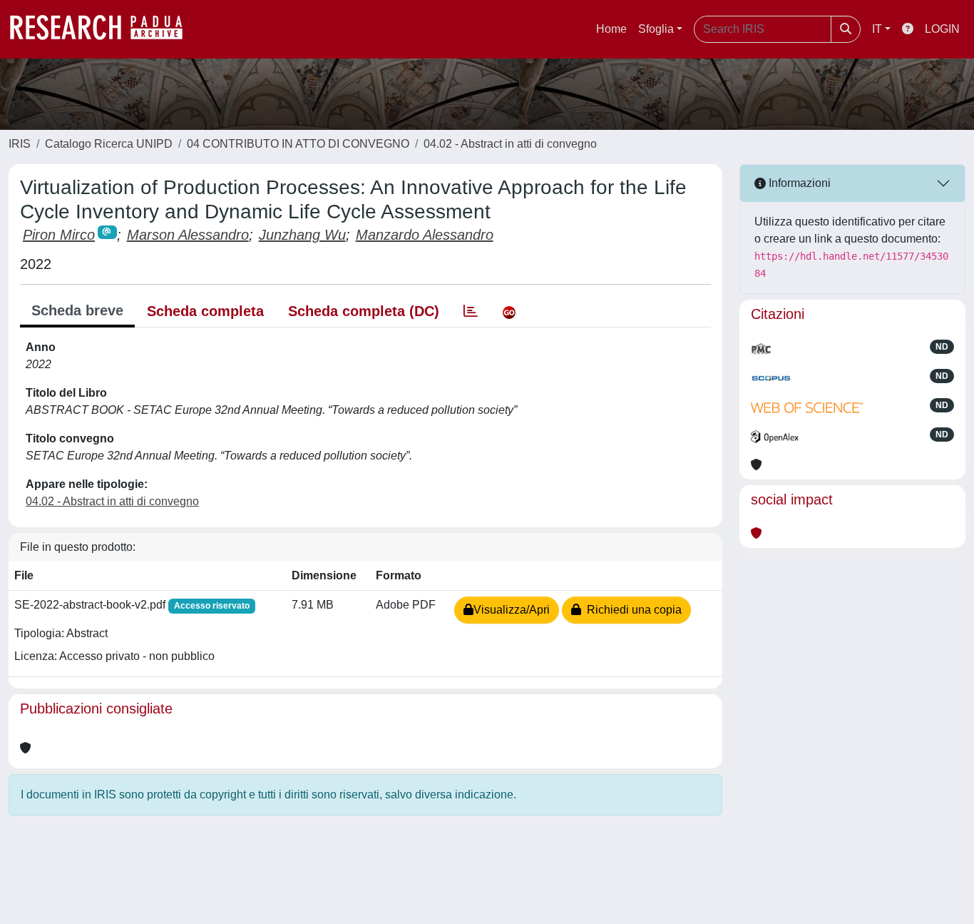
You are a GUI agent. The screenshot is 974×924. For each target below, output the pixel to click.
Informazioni (798, 183)
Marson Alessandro (188, 235)
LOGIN (942, 29)
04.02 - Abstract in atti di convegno (510, 144)
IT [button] (877, 29)
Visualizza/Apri (511, 610)
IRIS (20, 144)
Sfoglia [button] (656, 29)
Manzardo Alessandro (424, 235)
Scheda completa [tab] (205, 311)
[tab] (470, 311)
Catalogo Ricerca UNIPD (109, 144)
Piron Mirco (59, 235)
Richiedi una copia (631, 610)
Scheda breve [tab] (77, 310)
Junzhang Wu (302, 235)
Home (611, 29)
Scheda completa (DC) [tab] (363, 311)
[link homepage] (103, 29)
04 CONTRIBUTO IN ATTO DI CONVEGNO (298, 144)
